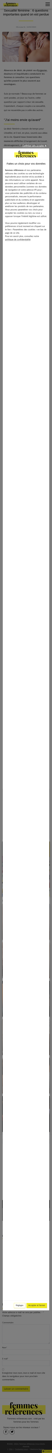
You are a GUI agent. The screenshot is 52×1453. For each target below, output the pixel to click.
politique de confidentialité (17, 240)
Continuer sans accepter (33, 146)
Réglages (19, 1305)
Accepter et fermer (36, 1305)
